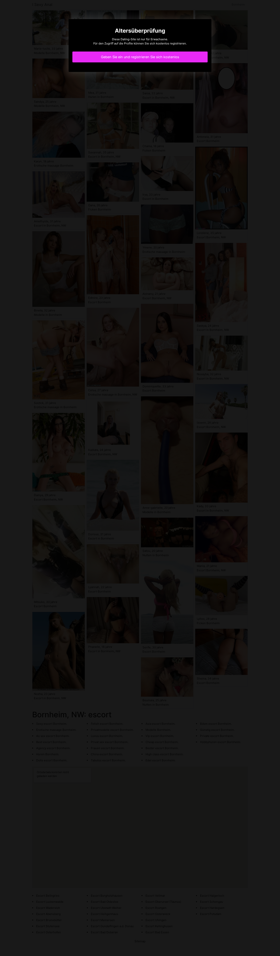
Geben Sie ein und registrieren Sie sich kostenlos (140, 57)
